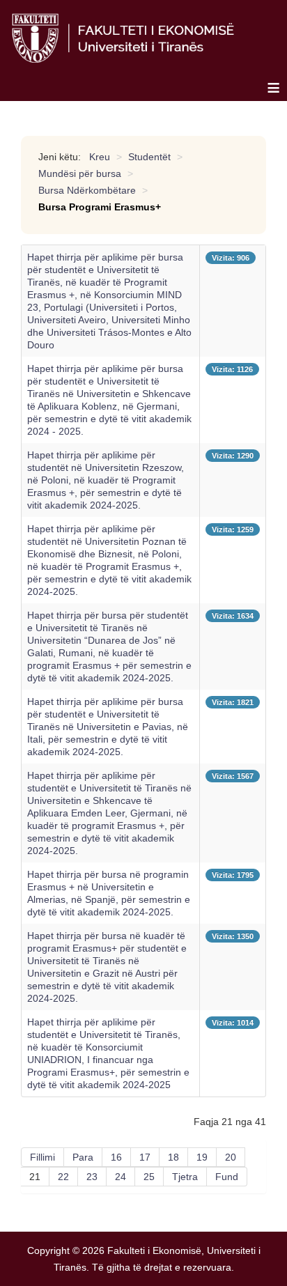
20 (230, 1157)
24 (120, 1176)
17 (144, 1157)
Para (82, 1157)
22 (63, 1176)
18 (173, 1157)
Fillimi (42, 1157)
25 (149, 1176)
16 (116, 1157)
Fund (226, 1176)
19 (202, 1157)
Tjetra (185, 1176)
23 (92, 1176)
